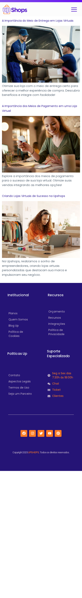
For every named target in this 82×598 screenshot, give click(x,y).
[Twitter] (41, 433)
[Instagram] (32, 433)
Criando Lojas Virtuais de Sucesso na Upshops (33, 196)
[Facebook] (23, 433)
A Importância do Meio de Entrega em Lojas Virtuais (37, 21)
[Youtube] (49, 433)
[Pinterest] (58, 433)
